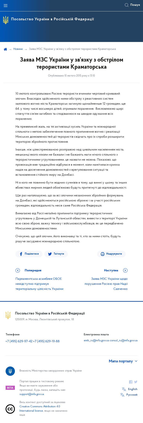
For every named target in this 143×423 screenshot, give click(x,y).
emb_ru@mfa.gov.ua (96, 340)
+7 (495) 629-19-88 (46, 341)
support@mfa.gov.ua (32, 394)
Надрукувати (114, 254)
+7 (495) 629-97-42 (19, 341)
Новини (18, 49)
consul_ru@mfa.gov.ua (123, 340)
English (132, 389)
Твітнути (59, 254)
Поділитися (32, 254)
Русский (131, 394)
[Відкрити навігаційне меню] (5, 5)
